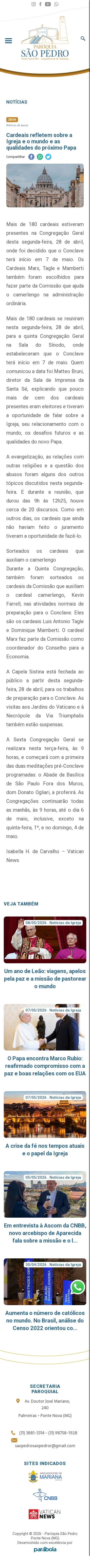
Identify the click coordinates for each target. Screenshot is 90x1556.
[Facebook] (40, 4)
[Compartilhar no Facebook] (31, 157)
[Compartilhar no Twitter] (48, 157)
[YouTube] (48, 4)
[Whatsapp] (56, 4)
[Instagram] (33, 4)
